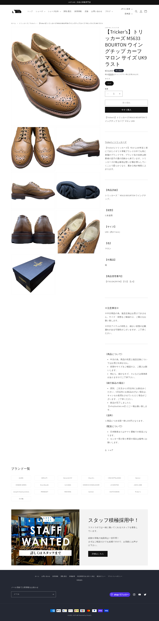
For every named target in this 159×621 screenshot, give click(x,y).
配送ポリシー (101, 576)
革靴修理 (72, 576)
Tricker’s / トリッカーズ (116, 142)
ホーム (13, 23)
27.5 (111, 83)
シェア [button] (110, 450)
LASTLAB (75, 615)
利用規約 (79, 580)
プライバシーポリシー (115, 576)
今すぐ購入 (126, 110)
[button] (40, 11)
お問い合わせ (45, 576)
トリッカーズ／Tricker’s (27, 23)
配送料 (110, 74)
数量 (106, 89)
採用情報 (55, 576)
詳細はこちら (98, 554)
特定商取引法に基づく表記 (86, 576)
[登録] (53, 594)
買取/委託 (64, 576)
